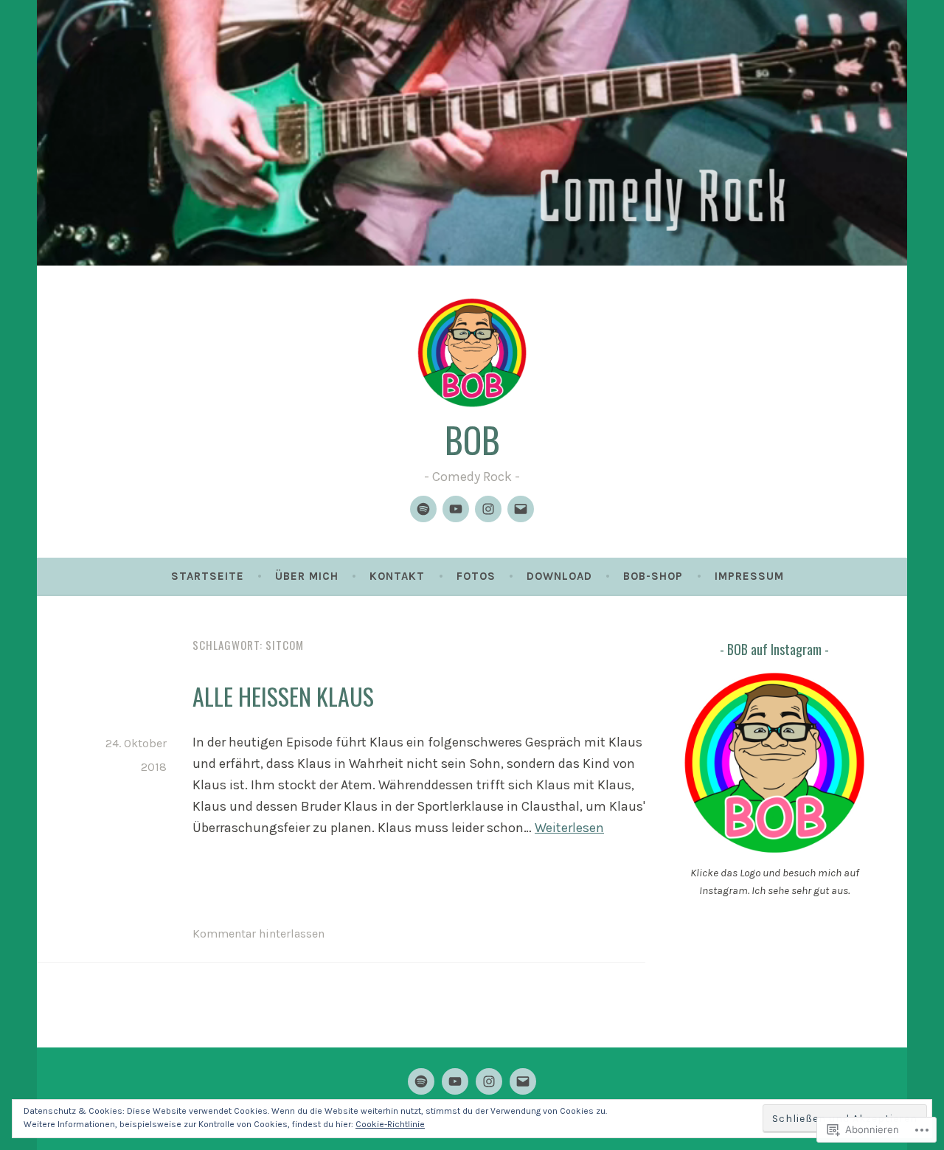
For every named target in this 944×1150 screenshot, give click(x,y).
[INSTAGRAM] (489, 1081)
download (559, 576)
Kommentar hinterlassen (258, 933)
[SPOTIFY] (421, 1081)
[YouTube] (455, 509)
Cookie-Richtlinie (390, 1124)
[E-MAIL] (523, 1081)
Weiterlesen (569, 828)
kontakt (397, 576)
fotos (476, 576)
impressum (749, 576)
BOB (472, 439)
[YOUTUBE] (455, 1081)
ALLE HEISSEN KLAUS (283, 696)
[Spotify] (423, 509)
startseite (207, 576)
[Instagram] (488, 509)
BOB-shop (653, 576)
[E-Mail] (520, 509)
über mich (307, 576)
